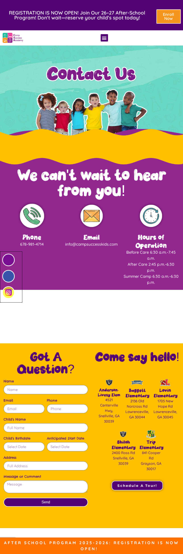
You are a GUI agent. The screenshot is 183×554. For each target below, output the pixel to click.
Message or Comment (22, 477)
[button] (104, 37)
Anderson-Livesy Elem (109, 392)
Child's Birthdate (17, 438)
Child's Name (15, 419)
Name (9, 381)
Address (10, 458)
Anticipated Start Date (65, 438)
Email (91, 237)
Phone (32, 237)
